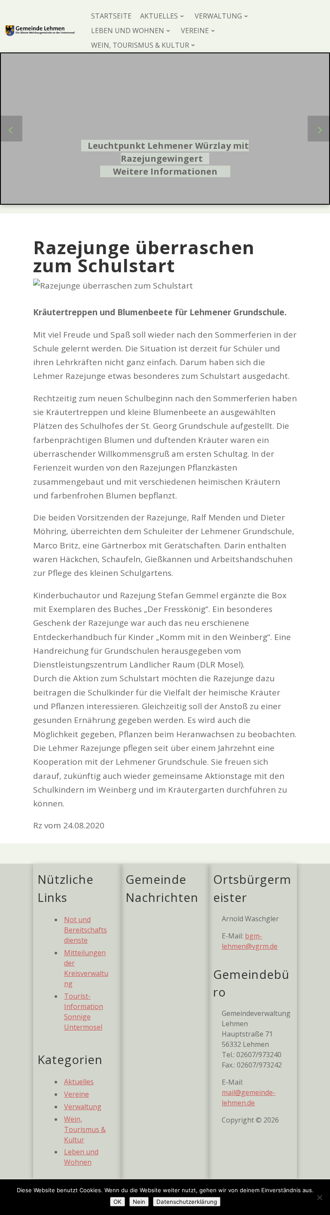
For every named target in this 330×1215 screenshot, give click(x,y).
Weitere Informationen (165, 171)
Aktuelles (79, 1081)
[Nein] (319, 1197)
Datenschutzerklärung (186, 1201)
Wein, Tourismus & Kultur (85, 1129)
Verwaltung (82, 1106)
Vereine (76, 1094)
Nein (139, 1201)
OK (117, 1201)
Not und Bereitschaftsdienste (85, 930)
